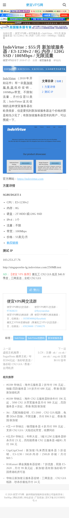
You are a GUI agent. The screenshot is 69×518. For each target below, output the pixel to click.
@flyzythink (40, 318)
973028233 (12, 311)
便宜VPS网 (34, 5)
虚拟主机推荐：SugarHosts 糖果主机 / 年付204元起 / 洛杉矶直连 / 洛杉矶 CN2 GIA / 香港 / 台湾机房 (17, 360)
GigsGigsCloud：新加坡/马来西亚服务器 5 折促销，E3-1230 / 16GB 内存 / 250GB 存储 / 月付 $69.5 (36, 454)
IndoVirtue (9, 78)
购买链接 (12, 242)
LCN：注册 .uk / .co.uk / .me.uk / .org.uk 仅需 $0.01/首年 (52, 356)
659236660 (28, 326)
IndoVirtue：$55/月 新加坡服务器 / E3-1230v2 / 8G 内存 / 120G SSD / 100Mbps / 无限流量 (33, 51)
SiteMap (8, 497)
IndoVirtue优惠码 (36, 338)
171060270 (39, 326)
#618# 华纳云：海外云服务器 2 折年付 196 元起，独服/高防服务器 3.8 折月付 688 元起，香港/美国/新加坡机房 (36, 388)
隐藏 (59, 81)
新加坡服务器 (55, 338)
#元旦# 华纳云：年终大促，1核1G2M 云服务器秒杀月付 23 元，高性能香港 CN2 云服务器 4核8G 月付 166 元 (36, 440)
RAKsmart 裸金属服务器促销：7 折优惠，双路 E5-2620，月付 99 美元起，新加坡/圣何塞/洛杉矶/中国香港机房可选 (36, 468)
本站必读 (28, 497)
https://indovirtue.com (30, 178)
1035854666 (28, 318)
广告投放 (39, 497)
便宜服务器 (34, 33)
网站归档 (17, 497)
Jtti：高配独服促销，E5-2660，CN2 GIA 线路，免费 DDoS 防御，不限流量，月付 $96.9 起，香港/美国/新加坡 (36, 416)
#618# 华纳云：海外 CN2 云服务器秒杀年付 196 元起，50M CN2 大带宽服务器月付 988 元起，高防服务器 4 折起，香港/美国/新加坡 (36, 402)
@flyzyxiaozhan (41, 311)
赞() (36, 290)
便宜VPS (7, 60)
